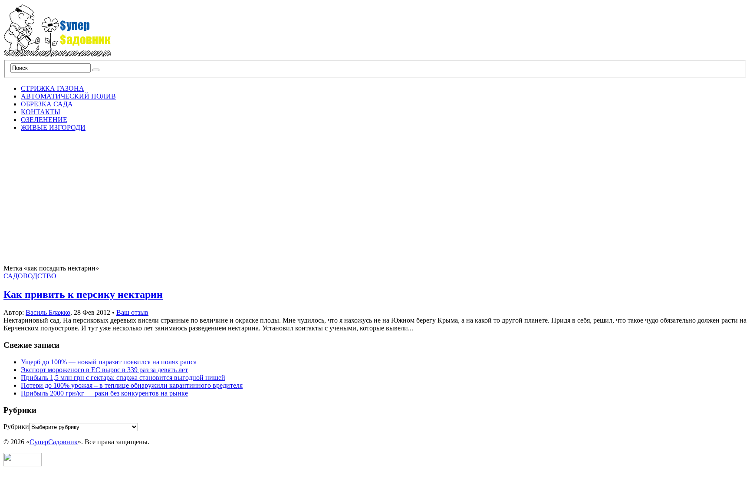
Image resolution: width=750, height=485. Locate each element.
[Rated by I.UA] (22, 464)
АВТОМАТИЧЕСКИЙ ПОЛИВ (68, 96)
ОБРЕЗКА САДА (47, 104)
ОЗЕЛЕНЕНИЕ (44, 119)
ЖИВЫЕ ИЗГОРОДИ (53, 127)
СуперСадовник (54, 441)
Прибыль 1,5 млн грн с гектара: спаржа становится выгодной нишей (123, 377)
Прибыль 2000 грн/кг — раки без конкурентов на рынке (104, 393)
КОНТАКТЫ (40, 111)
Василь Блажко (48, 312)
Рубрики (16, 426)
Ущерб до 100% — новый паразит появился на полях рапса (109, 362)
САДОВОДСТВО (29, 276)
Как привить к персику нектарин (83, 294)
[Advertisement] (375, 199)
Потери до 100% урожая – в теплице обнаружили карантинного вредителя (132, 385)
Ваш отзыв (132, 312)
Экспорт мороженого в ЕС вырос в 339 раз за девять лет (104, 369)
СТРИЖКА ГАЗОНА (52, 88)
